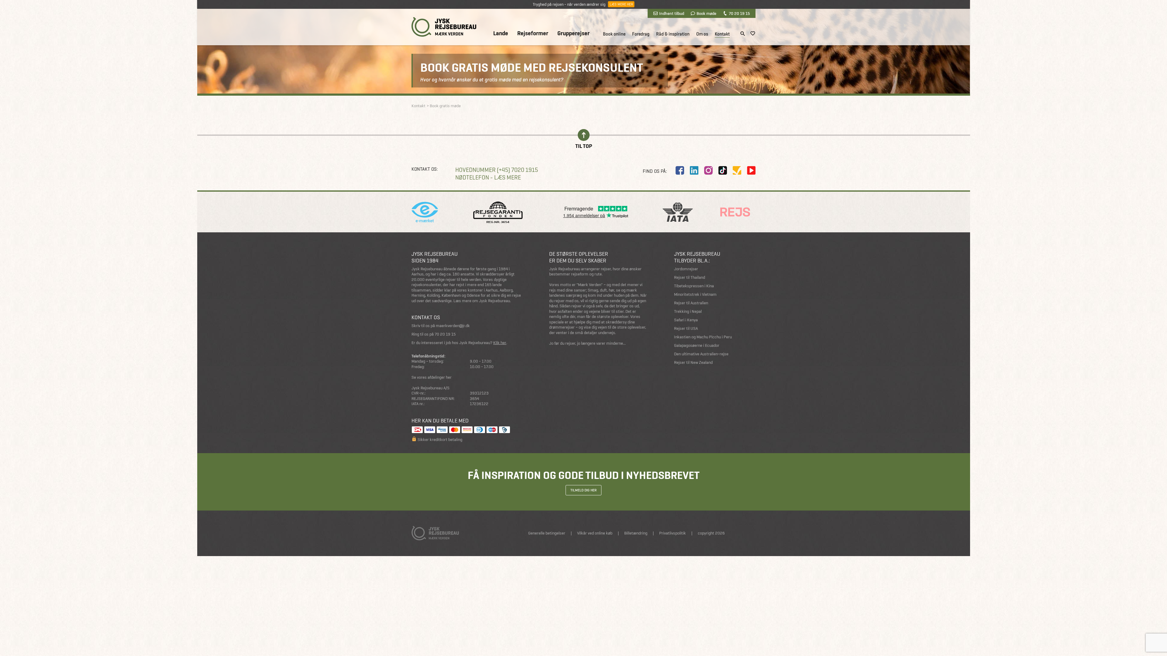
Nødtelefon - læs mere (488, 177)
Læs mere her (621, 4)
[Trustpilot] (737, 170)
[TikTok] (722, 170)
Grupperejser (573, 33)
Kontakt (722, 34)
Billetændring (635, 533)
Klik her (499, 342)
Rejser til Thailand (689, 277)
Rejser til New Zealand (693, 362)
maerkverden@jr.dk (453, 325)
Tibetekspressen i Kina (694, 286)
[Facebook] (680, 170)
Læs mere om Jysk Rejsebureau (481, 300)
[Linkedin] (694, 170)
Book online (614, 34)
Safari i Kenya (686, 320)
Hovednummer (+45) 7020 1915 (496, 170)
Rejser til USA (686, 328)
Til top (583, 145)
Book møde (706, 13)
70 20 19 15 (739, 13)
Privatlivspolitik (672, 533)
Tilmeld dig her (583, 490)
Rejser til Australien (691, 303)
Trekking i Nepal (688, 311)
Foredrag (640, 34)
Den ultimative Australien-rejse (701, 354)
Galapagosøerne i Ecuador (696, 345)
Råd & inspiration (673, 34)
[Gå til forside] (443, 27)
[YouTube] (751, 170)
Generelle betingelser (546, 533)
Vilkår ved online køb (594, 533)
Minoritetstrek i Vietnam (695, 294)
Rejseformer (532, 33)
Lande (500, 33)
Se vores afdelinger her (431, 377)
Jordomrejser (686, 269)
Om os (702, 34)
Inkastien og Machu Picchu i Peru (703, 337)
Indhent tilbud (671, 13)
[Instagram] (708, 170)
